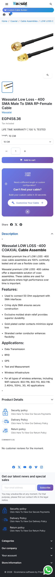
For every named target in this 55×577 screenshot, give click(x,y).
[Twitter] (19, 467)
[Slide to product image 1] (7, 87)
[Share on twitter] (16, 224)
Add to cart (27, 160)
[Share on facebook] (11, 224)
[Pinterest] (30, 467)
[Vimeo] (35, 467)
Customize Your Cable (28, 202)
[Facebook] (13, 467)
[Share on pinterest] (21, 224)
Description (10, 234)
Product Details (12, 399)
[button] (51, 4)
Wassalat (7, 112)
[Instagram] (41, 467)
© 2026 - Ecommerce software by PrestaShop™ (27, 572)
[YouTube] (24, 467)
